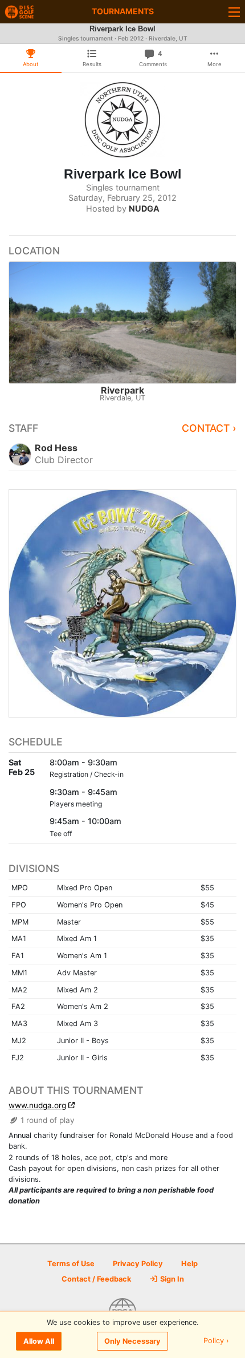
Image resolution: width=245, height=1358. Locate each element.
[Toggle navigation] (234, 12)
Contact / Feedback (96, 1279)
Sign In (171, 1279)
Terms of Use (71, 1263)
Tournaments (123, 11)
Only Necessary (132, 1341)
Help (189, 1263)
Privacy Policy (138, 1263)
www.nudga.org (37, 1105)
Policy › (216, 1341)
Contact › (209, 428)
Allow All (38, 1341)
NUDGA (144, 208)
